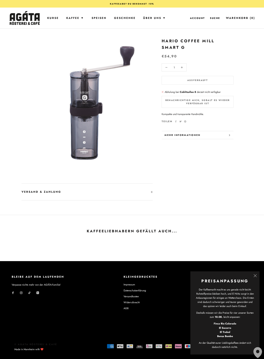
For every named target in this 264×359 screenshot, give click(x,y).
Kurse (53, 18)
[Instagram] (21, 292)
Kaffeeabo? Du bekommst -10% (132, 3)
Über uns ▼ (154, 18)
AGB (126, 308)
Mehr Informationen (182, 135)
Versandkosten (131, 296)
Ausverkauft (197, 80)
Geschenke (125, 18)
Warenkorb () (240, 18)
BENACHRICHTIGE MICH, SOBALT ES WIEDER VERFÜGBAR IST (197, 102)
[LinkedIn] (37, 292)
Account (197, 18)
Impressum (129, 284)
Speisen (99, 18)
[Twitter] (180, 121)
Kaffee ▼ (75, 18)
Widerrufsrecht (132, 302)
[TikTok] (29, 292)
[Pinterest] (185, 121)
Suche (215, 18)
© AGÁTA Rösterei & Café (35, 344)
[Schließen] (255, 275)
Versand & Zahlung (41, 192)
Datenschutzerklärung (135, 290)
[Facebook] (176, 121)
